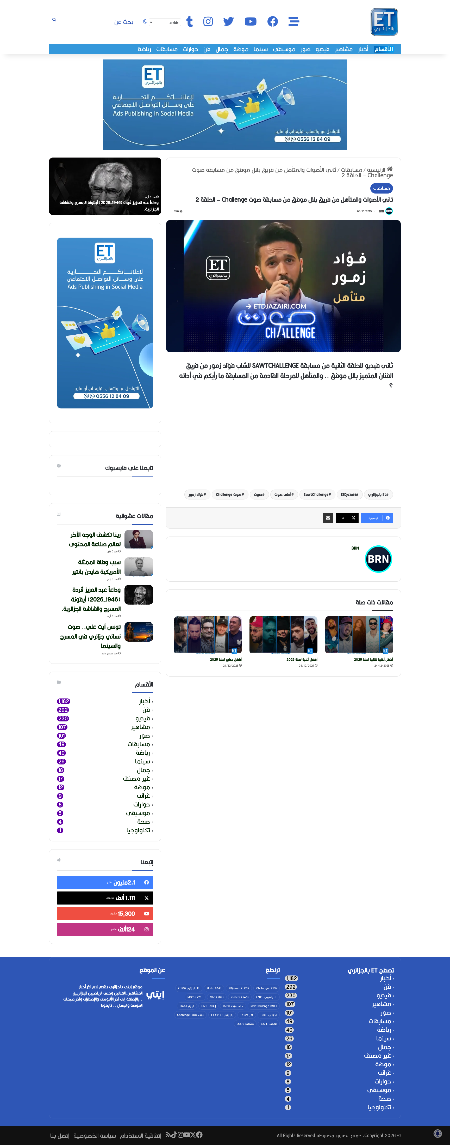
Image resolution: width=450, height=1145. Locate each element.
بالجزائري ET (222, 1014)
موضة (240, 49)
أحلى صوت (282, 494)
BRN (381, 211)
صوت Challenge (228, 494)
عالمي (269, 1023)
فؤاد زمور (196, 494)
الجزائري (268, 1014)
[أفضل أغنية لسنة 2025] (283, 635)
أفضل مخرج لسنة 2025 (226, 659)
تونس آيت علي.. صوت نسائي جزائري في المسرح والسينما (90, 636)
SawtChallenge (316, 494)
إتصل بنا (59, 1135)
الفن (246, 1014)
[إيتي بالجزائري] (384, 22)
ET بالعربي (266, 997)
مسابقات (167, 49)
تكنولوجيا (138, 830)
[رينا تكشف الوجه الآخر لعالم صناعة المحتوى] (138, 540)
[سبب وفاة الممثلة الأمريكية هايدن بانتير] (138, 567)
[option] (105, 186)
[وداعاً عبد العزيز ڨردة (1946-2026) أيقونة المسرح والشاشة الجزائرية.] (138, 595)
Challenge (266, 988)
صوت (258, 494)
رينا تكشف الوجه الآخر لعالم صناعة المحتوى (95, 539)
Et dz (214, 988)
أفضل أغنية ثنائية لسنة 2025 (373, 659)
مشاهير (344, 49)
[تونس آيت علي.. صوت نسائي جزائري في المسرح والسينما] (138, 632)
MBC (217, 997)
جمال (222, 49)
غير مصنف (136, 779)
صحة (143, 822)
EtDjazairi (348, 494)
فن (206, 49)
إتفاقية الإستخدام (140, 1135)
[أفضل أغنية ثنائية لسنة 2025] (359, 635)
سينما (261, 49)
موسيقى (284, 49)
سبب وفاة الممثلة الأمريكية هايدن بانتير (96, 567)
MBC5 (195, 997)
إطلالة (208, 1006)
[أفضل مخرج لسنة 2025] (208, 635)
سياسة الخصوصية (94, 1135)
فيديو (322, 49)
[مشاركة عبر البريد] (328, 518)
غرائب (143, 796)
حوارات (190, 49)
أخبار (363, 49)
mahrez (240, 997)
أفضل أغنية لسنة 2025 (301, 659)
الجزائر (187, 1006)
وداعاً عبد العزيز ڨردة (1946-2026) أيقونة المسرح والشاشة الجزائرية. (109, 206)
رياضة (144, 49)
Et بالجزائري (377, 494)
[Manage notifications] (438, 1133)
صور (305, 49)
